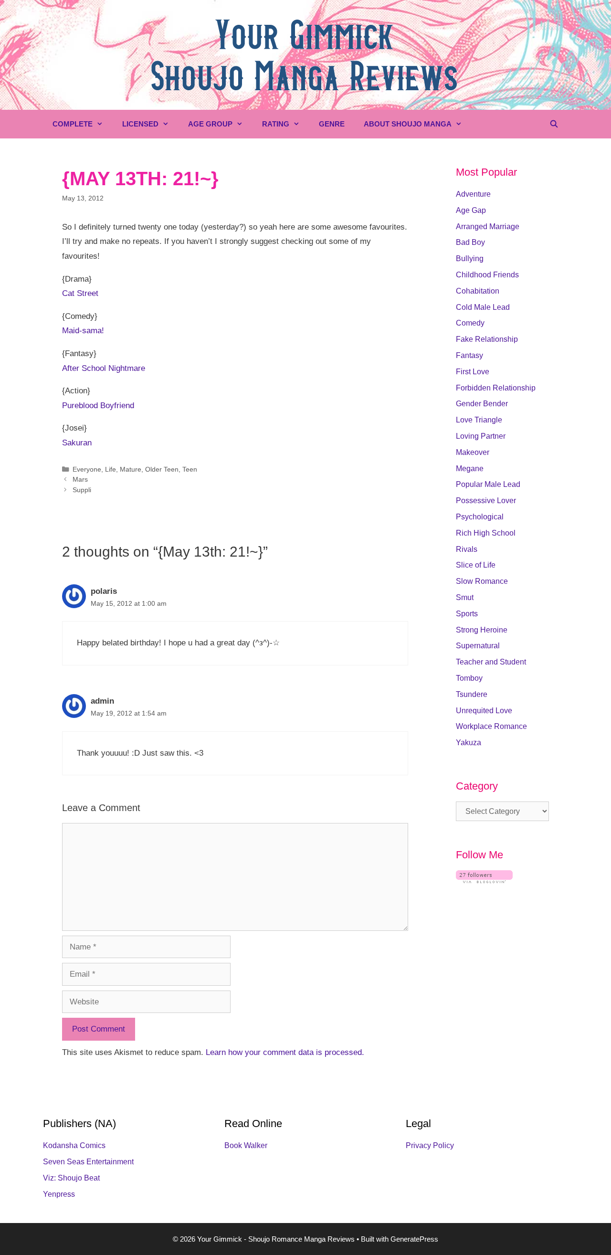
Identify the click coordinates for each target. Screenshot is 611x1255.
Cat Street (80, 293)
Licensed (140, 124)
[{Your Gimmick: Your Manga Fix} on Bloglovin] (484, 880)
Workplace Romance (491, 726)
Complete (73, 124)
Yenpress (59, 1194)
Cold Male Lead (483, 307)
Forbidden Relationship (496, 388)
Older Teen (162, 469)
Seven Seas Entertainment (88, 1162)
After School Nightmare (103, 368)
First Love (472, 372)
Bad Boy (470, 242)
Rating (275, 124)
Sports (467, 614)
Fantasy (469, 355)
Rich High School (486, 533)
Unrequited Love (484, 711)
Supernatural (478, 646)
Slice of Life (475, 565)
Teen (189, 469)
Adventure (473, 194)
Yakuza (468, 742)
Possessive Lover (486, 500)
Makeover (472, 452)
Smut (465, 597)
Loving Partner (481, 436)
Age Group (210, 124)
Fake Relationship (487, 339)
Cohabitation (477, 291)
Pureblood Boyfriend (98, 405)
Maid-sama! (83, 330)
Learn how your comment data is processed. (285, 1052)
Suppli (82, 490)
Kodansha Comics (74, 1145)
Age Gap (471, 210)
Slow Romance (482, 581)
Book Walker (245, 1145)
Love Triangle (479, 420)
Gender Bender (482, 404)
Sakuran (77, 442)
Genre (332, 124)
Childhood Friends (487, 275)
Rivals (466, 549)
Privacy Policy (430, 1145)
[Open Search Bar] (554, 124)
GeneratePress (414, 1239)
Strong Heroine (481, 630)
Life (110, 469)
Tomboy (469, 678)
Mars (80, 479)
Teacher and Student (491, 662)
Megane (470, 468)
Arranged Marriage (487, 226)
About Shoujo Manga (408, 124)
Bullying (470, 258)
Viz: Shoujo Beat (71, 1178)
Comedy (470, 323)
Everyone (87, 469)
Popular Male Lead (488, 484)
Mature (130, 469)
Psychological (480, 517)
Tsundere (471, 694)
